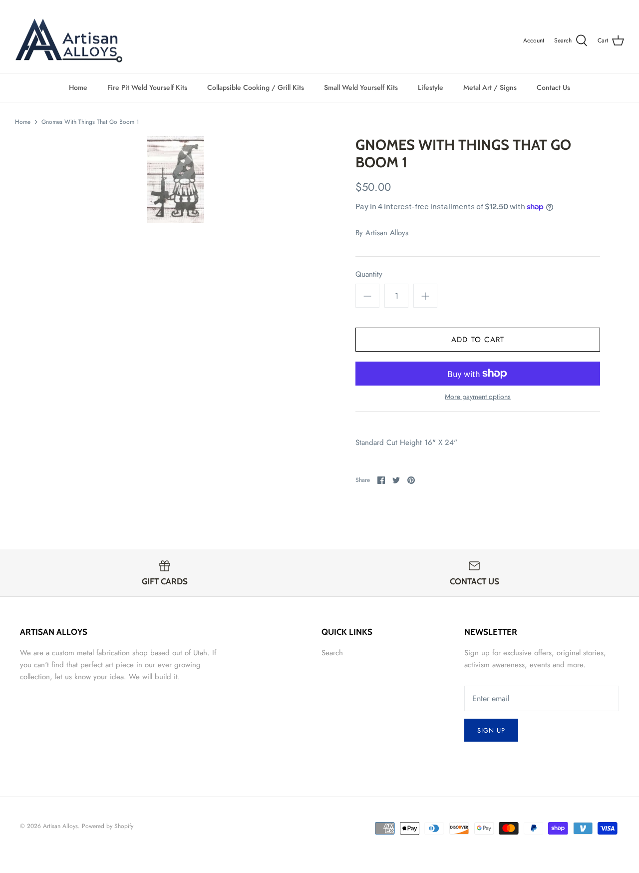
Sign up (491, 730)
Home (78, 87)
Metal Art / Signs (490, 87)
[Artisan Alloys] (68, 40)
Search (332, 652)
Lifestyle (430, 87)
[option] (176, 179)
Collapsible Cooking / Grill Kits (255, 87)
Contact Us (553, 87)
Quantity (368, 274)
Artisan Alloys (386, 232)
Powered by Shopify (107, 826)
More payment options (478, 397)
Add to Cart (477, 339)
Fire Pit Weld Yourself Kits (147, 87)
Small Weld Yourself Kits (361, 87)
